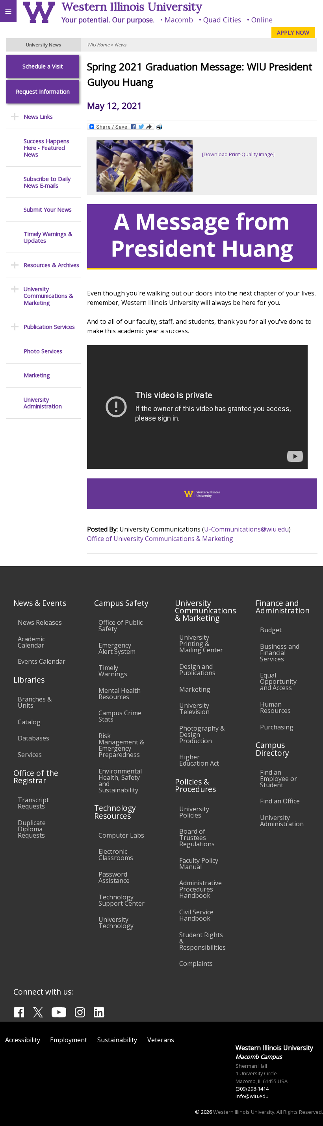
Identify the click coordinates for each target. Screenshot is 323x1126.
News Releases (40, 622)
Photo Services (43, 351)
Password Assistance (114, 877)
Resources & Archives (51, 265)
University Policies (194, 812)
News (120, 45)
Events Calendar (41, 661)
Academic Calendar (31, 642)
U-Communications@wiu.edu (246, 529)
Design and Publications (197, 669)
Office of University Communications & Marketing (160, 538)
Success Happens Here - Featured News (46, 148)
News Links (38, 116)
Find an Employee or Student (278, 778)
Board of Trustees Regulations (197, 837)
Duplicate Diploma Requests (32, 829)
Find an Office (280, 801)
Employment (68, 1040)
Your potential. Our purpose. (107, 19)
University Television (194, 708)
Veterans (160, 1040)
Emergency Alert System (117, 648)
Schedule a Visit (42, 66)
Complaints (196, 963)
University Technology (116, 922)
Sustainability (117, 1040)
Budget (271, 630)
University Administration (43, 403)
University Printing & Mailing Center (201, 643)
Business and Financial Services (279, 652)
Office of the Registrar (35, 777)
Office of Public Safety (120, 625)
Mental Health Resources (119, 693)
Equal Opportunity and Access (278, 681)
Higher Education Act (199, 760)
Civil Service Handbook (196, 915)
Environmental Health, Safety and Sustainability (120, 780)
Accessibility (22, 1040)
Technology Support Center (121, 900)
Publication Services (49, 326)
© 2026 (203, 1111)
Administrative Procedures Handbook (200, 889)
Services (30, 754)
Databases (33, 738)
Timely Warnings (112, 670)
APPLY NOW (293, 32)
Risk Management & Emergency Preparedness (121, 745)
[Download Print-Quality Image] (238, 154)
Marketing (37, 375)
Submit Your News (48, 209)
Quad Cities (222, 19)
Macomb (179, 19)
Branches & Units (35, 702)
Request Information (43, 91)
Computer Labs (121, 835)
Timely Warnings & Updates (48, 237)
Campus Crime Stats (119, 716)
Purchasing (276, 727)
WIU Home (98, 45)
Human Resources (275, 707)
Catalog (29, 722)
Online (262, 19)
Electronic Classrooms (115, 854)
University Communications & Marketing (48, 296)
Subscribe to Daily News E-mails (47, 182)
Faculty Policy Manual (198, 863)
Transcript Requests (33, 803)
